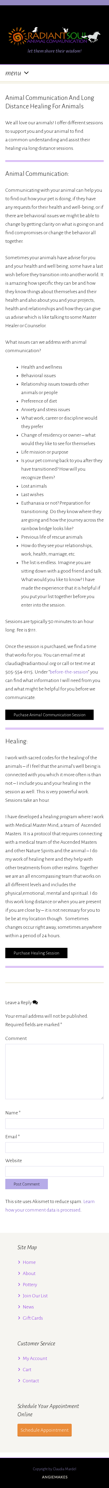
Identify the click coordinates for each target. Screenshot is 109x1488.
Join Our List (35, 1295)
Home (29, 1262)
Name (13, 1112)
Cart (27, 1369)
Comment (16, 1038)
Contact (31, 1380)
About (29, 1273)
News (28, 1307)
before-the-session (69, 672)
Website (13, 1160)
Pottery (30, 1284)
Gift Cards (33, 1318)
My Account (35, 1358)
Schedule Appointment (45, 1430)
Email (12, 1136)
